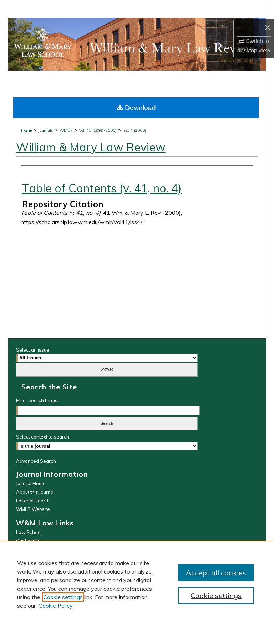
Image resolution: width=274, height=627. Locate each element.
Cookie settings (63, 597)
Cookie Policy (56, 605)
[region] (137, 584)
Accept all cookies (216, 572)
